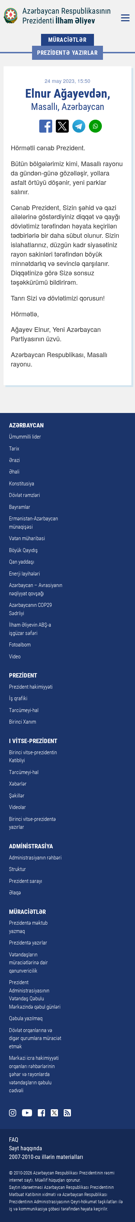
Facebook (41, 1112)
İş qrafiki (18, 698)
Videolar (17, 807)
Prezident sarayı (25, 881)
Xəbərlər (18, 784)
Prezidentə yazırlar (67, 52)
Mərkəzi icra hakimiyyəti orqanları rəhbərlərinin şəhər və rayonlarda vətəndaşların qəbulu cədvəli (34, 1074)
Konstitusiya (21, 483)
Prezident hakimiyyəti (31, 687)
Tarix (14, 448)
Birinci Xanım (22, 722)
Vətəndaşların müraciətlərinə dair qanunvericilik (28, 962)
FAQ (13, 1139)
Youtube (27, 1112)
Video (15, 656)
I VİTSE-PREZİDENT (33, 741)
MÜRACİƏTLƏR (67, 39)
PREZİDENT (23, 675)
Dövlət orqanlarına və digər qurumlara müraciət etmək (35, 1038)
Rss (67, 1112)
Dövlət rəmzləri (24, 495)
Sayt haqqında (25, 1148)
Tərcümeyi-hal (24, 710)
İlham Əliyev (75, 20)
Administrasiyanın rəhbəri (35, 857)
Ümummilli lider (25, 437)
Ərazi (14, 460)
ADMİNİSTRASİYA (31, 846)
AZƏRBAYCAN (26, 425)
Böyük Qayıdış (23, 550)
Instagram (12, 1112)
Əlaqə (15, 892)
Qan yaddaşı (21, 562)
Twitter (54, 1112)
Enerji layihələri (24, 573)
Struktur (17, 869)
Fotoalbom (20, 644)
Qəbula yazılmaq (25, 1018)
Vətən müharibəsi (27, 538)
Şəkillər (16, 795)
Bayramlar (19, 507)
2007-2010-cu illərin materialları (46, 1157)
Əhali (14, 471)
